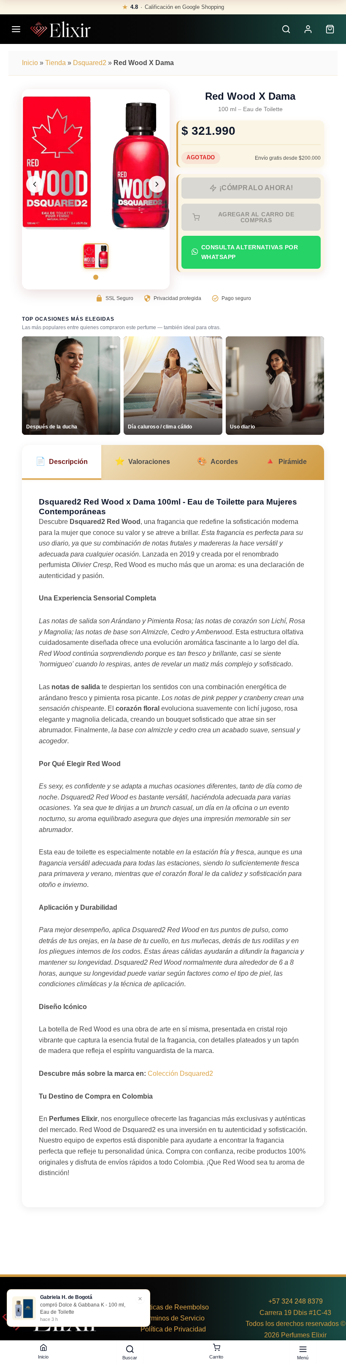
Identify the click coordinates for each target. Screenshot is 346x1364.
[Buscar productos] (286, 29)
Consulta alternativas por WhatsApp (249, 252)
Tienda (55, 62)
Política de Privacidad (173, 1329)
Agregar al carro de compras (256, 217)
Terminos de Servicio (173, 1318)
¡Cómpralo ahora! (256, 187)
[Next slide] (157, 184)
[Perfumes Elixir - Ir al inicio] (60, 29)
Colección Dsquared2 (180, 1073)
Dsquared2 (89, 62)
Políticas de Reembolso (173, 1307)
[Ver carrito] (330, 29)
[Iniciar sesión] (308, 29)
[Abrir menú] (16, 29)
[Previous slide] (34, 184)
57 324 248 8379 (297, 1301)
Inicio (30, 62)
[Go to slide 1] (95, 277)
